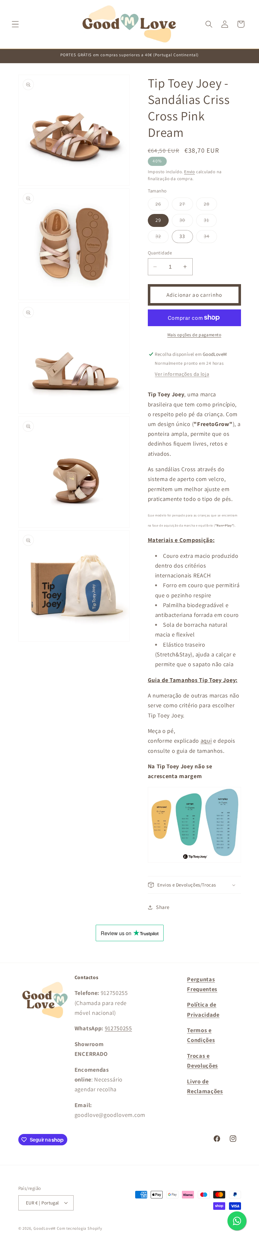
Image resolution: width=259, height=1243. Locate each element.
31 (210, 221)
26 (162, 205)
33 (182, 236)
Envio (189, 171)
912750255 (118, 1028)
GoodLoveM (44, 1228)
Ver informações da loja (182, 374)
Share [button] (162, 907)
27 (186, 205)
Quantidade (160, 253)
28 (210, 205)
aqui (206, 740)
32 (162, 238)
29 (158, 220)
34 (210, 238)
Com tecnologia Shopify (79, 1228)
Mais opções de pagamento (194, 335)
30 (186, 221)
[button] (15, 24)
